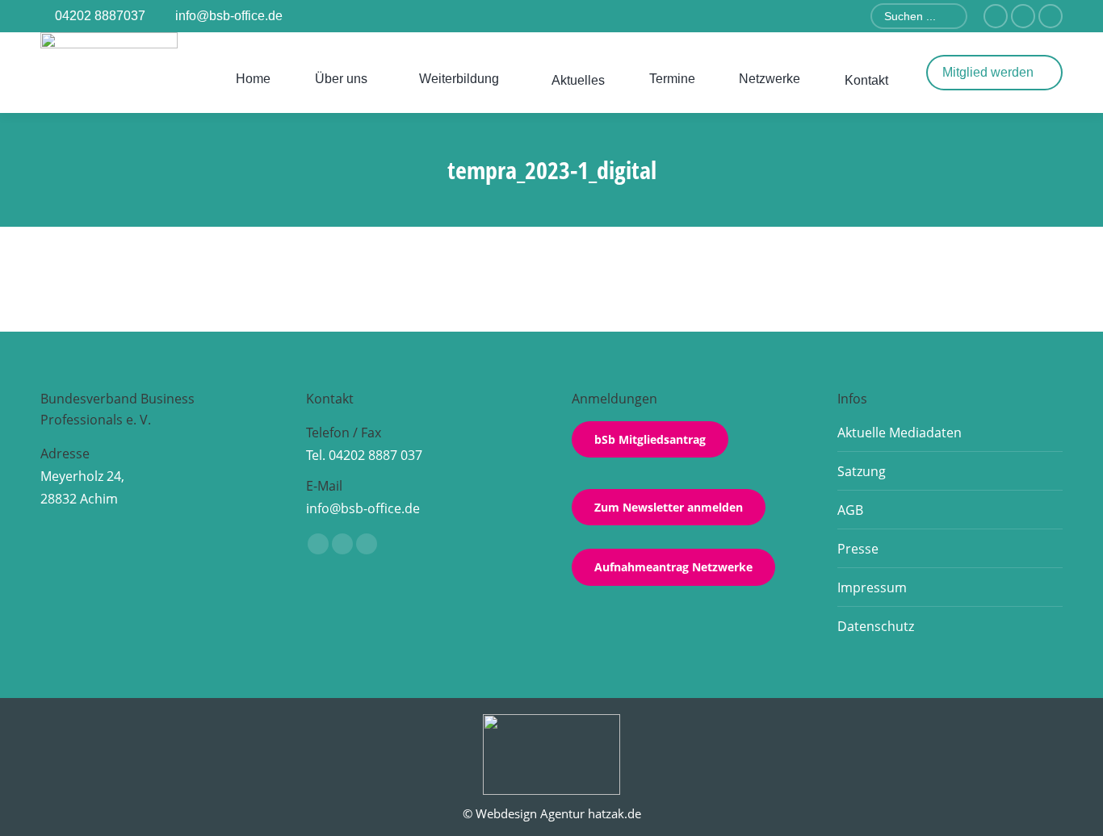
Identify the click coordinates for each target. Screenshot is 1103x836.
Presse (858, 549)
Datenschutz (875, 626)
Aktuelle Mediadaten (899, 432)
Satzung (861, 471)
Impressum (872, 587)
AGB (850, 510)
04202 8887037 (100, 16)
